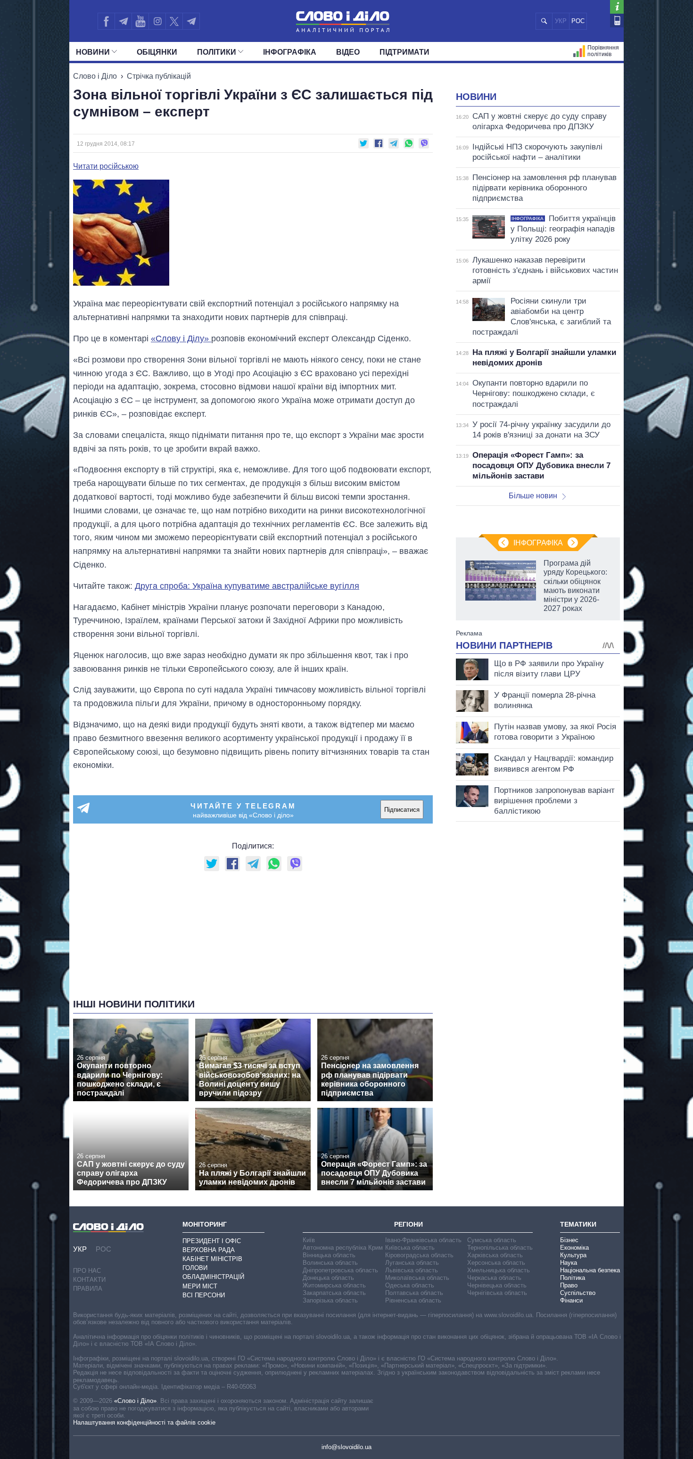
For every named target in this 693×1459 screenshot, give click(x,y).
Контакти (89, 1279)
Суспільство (577, 1292)
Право (569, 1285)
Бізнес (569, 1240)
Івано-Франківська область (423, 1240)
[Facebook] (106, 21)
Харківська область (495, 1255)
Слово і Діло (95, 76)
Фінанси (571, 1300)
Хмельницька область (498, 1270)
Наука (568, 1262)
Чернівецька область (497, 1285)
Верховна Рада (208, 1249)
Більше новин (533, 496)
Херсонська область (496, 1262)
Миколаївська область (417, 1277)
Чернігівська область (497, 1292)
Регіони (408, 1224)
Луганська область (412, 1262)
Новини (93, 52)
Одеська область (409, 1285)
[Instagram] (157, 21)
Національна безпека (590, 1270)
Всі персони (203, 1295)
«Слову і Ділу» (181, 338)
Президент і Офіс (211, 1241)
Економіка (574, 1247)
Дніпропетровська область (340, 1270)
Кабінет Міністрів (212, 1258)
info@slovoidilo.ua (346, 1447)
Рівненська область (413, 1300)
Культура (573, 1255)
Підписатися (402, 809)
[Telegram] (123, 21)
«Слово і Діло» (135, 1400)
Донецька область (328, 1277)
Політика (572, 1277)
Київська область (410, 1247)
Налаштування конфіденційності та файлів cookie (144, 1422)
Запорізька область (330, 1300)
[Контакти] (617, 20)
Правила (87, 1288)
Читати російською (106, 166)
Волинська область (330, 1262)
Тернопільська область (500, 1247)
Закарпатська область (334, 1292)
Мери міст (199, 1286)
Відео (348, 52)
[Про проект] (617, 7)
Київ (309, 1240)
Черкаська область (494, 1277)
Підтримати (404, 52)
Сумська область (491, 1240)
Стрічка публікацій (159, 76)
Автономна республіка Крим (343, 1247)
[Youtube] (140, 21)
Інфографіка (289, 52)
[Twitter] (174, 21)
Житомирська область (334, 1285)
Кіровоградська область (419, 1255)
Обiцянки (157, 52)
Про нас (87, 1270)
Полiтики (216, 52)
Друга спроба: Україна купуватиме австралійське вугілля (247, 586)
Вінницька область (329, 1255)
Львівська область (411, 1270)
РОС (578, 21)
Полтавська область (414, 1292)
